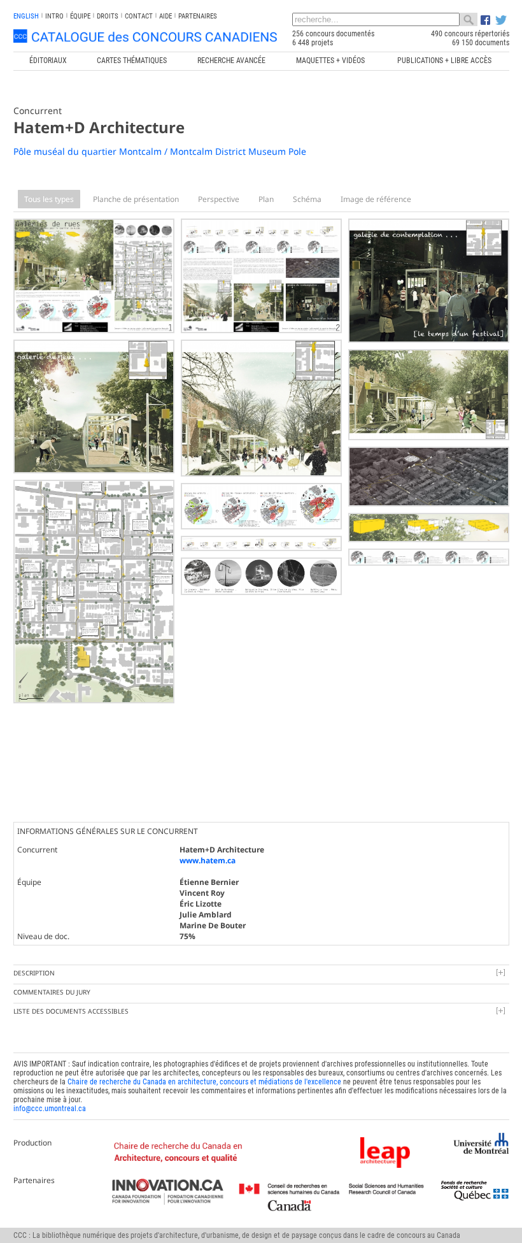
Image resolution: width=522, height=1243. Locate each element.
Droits (107, 16)
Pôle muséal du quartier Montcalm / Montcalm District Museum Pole (159, 151)
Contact (139, 16)
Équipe (80, 16)
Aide (165, 16)
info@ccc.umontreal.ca (49, 1108)
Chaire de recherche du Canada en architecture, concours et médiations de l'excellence (204, 1081)
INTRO (54, 16)
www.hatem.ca (208, 860)
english (26, 16)
